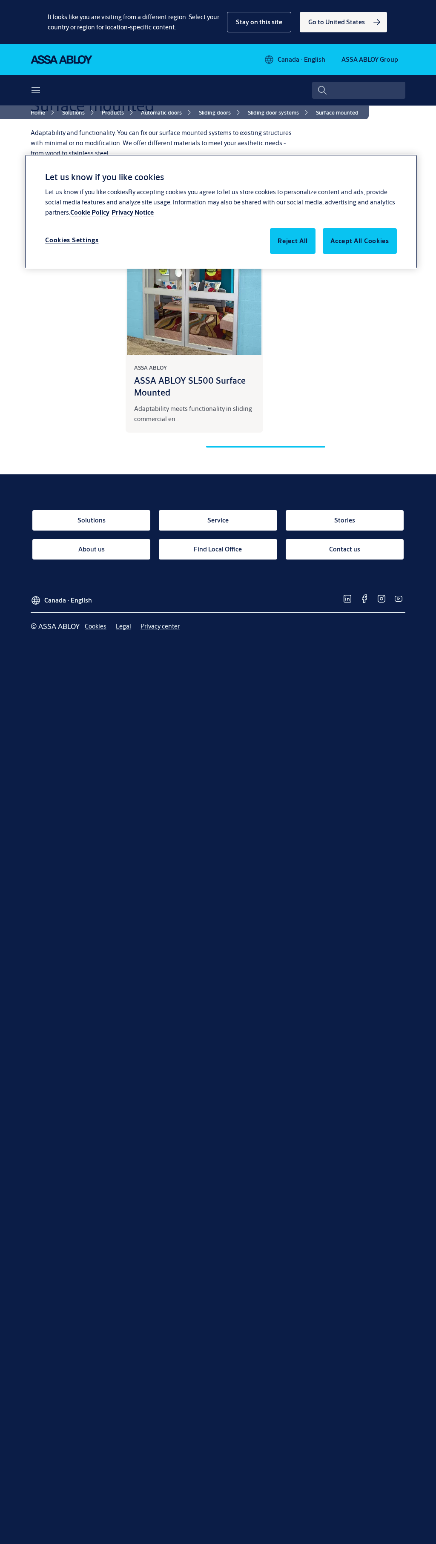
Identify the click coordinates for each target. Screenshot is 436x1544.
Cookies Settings (71, 240)
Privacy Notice (133, 212)
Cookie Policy (89, 212)
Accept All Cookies (359, 241)
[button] (259, 22)
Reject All (293, 241)
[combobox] (358, 90)
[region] (221, 212)
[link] (343, 22)
